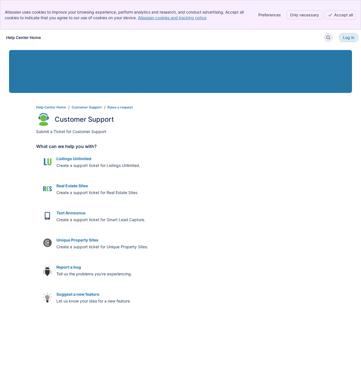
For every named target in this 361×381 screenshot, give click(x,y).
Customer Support (87, 107)
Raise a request (120, 107)
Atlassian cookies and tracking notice (172, 17)
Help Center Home (51, 107)
